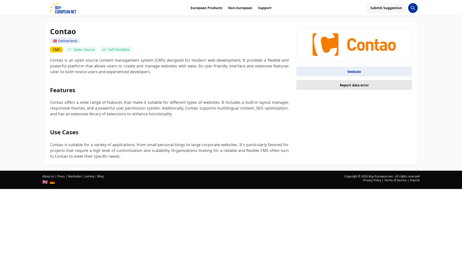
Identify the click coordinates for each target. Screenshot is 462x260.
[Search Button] (413, 8)
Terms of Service (395, 180)
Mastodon (74, 176)
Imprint (415, 180)
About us (48, 176)
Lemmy (89, 176)
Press (61, 176)
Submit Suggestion (386, 8)
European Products (206, 8)
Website (354, 71)
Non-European (240, 8)
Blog (100, 176)
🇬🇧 (45, 182)
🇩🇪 (52, 182)
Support (264, 8)
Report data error (354, 85)
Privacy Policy (372, 180)
